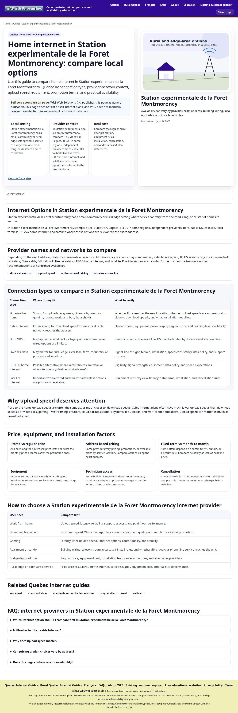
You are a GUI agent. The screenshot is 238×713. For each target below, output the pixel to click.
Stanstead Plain (37, 593)
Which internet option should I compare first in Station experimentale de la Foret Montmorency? (80, 620)
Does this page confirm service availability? (43, 662)
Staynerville (107, 593)
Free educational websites (183, 685)
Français (150, 4)
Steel (124, 593)
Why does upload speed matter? (35, 641)
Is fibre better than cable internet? (37, 630)
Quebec (114, 4)
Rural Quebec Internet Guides (61, 685)
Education (189, 4)
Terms (229, 685)
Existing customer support (216, 4)
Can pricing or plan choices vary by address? (43, 651)
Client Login (225, 12)
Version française (19, 178)
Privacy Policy (213, 685)
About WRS (115, 685)
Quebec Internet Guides (21, 685)
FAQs (163, 4)
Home (7, 23)
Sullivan (137, 593)
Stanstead (16, 593)
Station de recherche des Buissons (73, 593)
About (175, 4)
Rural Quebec (132, 4)
